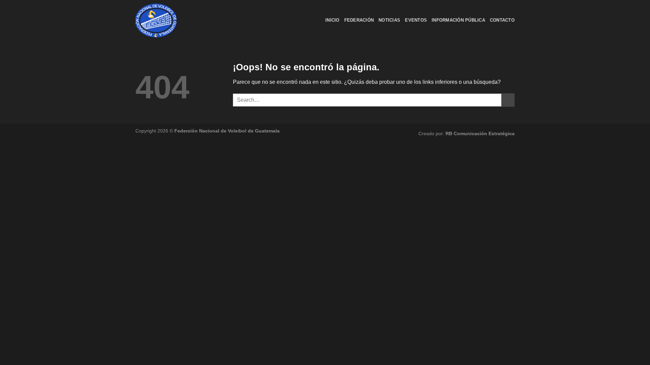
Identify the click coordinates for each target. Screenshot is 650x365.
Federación (359, 20)
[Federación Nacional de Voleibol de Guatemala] (169, 20)
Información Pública (458, 20)
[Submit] (508, 99)
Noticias (389, 20)
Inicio (332, 20)
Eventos (416, 20)
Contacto (502, 20)
